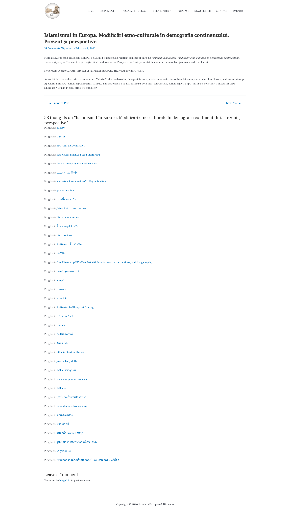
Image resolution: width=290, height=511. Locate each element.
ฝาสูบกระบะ (64, 451)
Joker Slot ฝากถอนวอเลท (71, 208)
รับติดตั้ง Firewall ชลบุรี (70, 433)
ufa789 (61, 253)
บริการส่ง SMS (65, 316)
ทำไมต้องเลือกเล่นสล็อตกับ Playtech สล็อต (81, 181)
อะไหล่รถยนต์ (65, 334)
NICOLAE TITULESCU (135, 11)
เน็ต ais (61, 325)
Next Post (233, 103)
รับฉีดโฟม (62, 343)
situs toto (62, 298)
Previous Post (59, 103)
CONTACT (222, 11)
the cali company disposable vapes (77, 163)
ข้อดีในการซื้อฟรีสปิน (69, 244)
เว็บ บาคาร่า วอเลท (68, 217)
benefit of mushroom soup (72, 406)
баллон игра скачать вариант (73, 379)
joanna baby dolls (67, 361)
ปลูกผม (61, 136)
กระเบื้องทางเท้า (66, 199)
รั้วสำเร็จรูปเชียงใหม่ (68, 226)
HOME (90, 11)
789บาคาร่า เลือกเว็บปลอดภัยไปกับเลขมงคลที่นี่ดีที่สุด (88, 460)
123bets (61, 388)
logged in (64, 480)
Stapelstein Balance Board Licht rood (78, 154)
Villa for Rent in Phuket (70, 352)
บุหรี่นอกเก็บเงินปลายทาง (71, 397)
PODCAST (183, 11)
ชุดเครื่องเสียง (65, 415)
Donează (238, 11)
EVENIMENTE (161, 11)
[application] (115, 11)
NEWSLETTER (202, 11)
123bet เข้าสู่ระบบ (67, 370)
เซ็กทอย (61, 289)
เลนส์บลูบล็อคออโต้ (68, 271)
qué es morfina (65, 190)
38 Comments (52, 48)
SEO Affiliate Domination (71, 145)
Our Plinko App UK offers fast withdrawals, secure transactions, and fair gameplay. (105, 262)
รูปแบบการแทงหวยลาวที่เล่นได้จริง (77, 442)
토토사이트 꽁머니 (68, 172)
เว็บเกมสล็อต (64, 235)
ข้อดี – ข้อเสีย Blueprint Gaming (75, 307)
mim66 (61, 127)
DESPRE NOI (107, 11)
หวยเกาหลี (63, 424)
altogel (60, 280)
